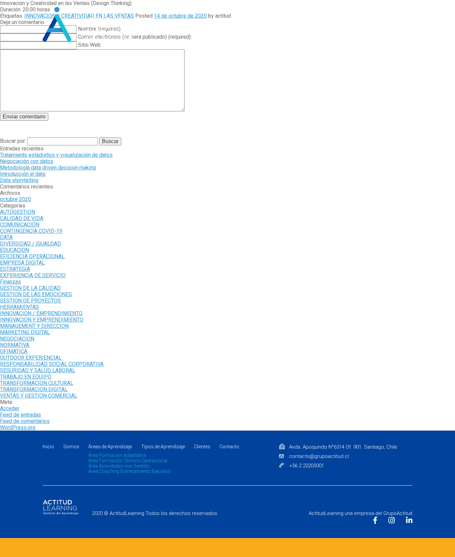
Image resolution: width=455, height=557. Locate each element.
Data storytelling (19, 180)
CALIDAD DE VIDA (21, 218)
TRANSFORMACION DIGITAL (34, 389)
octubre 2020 (15, 199)
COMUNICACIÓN (19, 224)
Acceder (9, 408)
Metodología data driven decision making (48, 167)
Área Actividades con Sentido (119, 466)
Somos (222, 38)
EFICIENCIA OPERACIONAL (32, 256)
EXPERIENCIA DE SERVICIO (33, 275)
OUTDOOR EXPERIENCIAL (31, 358)
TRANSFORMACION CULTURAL (36, 383)
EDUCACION (14, 250)
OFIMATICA (13, 351)
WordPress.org (17, 427)
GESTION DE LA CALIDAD (30, 288)
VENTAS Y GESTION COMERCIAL (38, 396)
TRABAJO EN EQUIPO (25, 377)
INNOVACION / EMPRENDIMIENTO (41, 313)
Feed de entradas (20, 415)
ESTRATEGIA (15, 269)
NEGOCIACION (17, 339)
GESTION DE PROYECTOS (30, 301)
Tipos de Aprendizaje (326, 38)
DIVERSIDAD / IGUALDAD (30, 243)
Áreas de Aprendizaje (110, 446)
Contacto (401, 38)
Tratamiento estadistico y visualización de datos (56, 155)
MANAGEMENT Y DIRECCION (34, 326)
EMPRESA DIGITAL (22, 262)
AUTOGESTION (17, 212)
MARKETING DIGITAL (25, 332)
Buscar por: (13, 141)
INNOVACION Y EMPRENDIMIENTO (41, 320)
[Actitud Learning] (88, 24)
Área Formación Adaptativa (117, 455)
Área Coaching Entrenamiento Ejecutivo (129, 471)
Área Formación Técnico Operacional (127, 460)
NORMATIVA (14, 345)
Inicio (197, 38)
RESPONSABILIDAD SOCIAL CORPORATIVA (52, 364)
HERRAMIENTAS (19, 307)
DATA (6, 237)
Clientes (371, 38)
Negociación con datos (26, 161)
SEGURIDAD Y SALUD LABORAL (37, 370)
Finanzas (10, 281)
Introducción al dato (23, 174)
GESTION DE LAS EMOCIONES (36, 294)
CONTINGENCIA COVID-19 (31, 231)
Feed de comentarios (25, 421)
